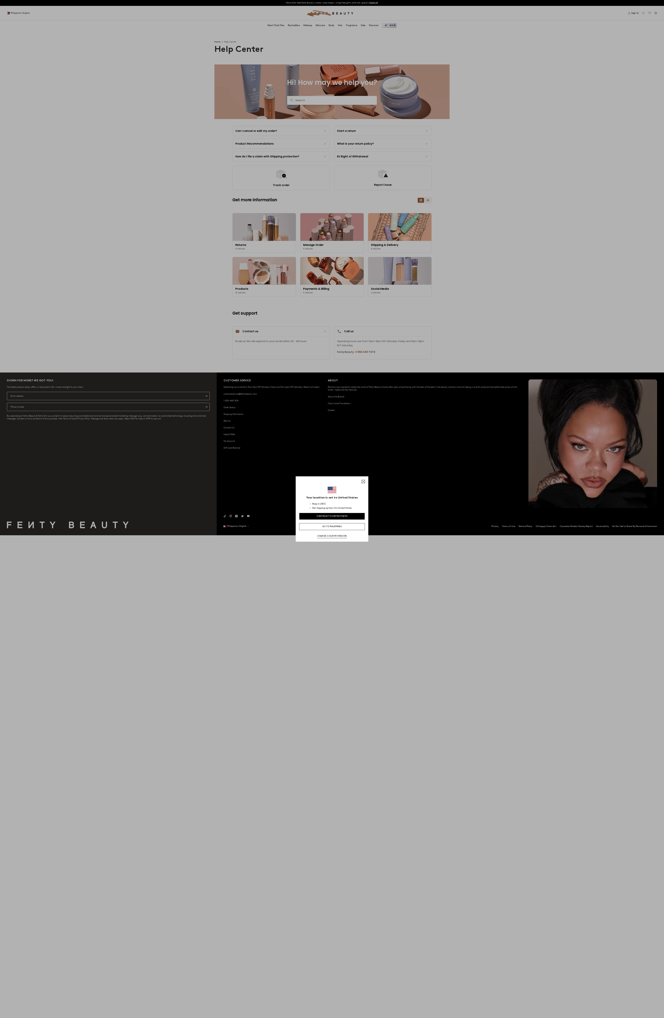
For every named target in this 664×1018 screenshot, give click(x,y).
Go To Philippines (332, 526)
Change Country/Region (332, 536)
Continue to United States (332, 516)
